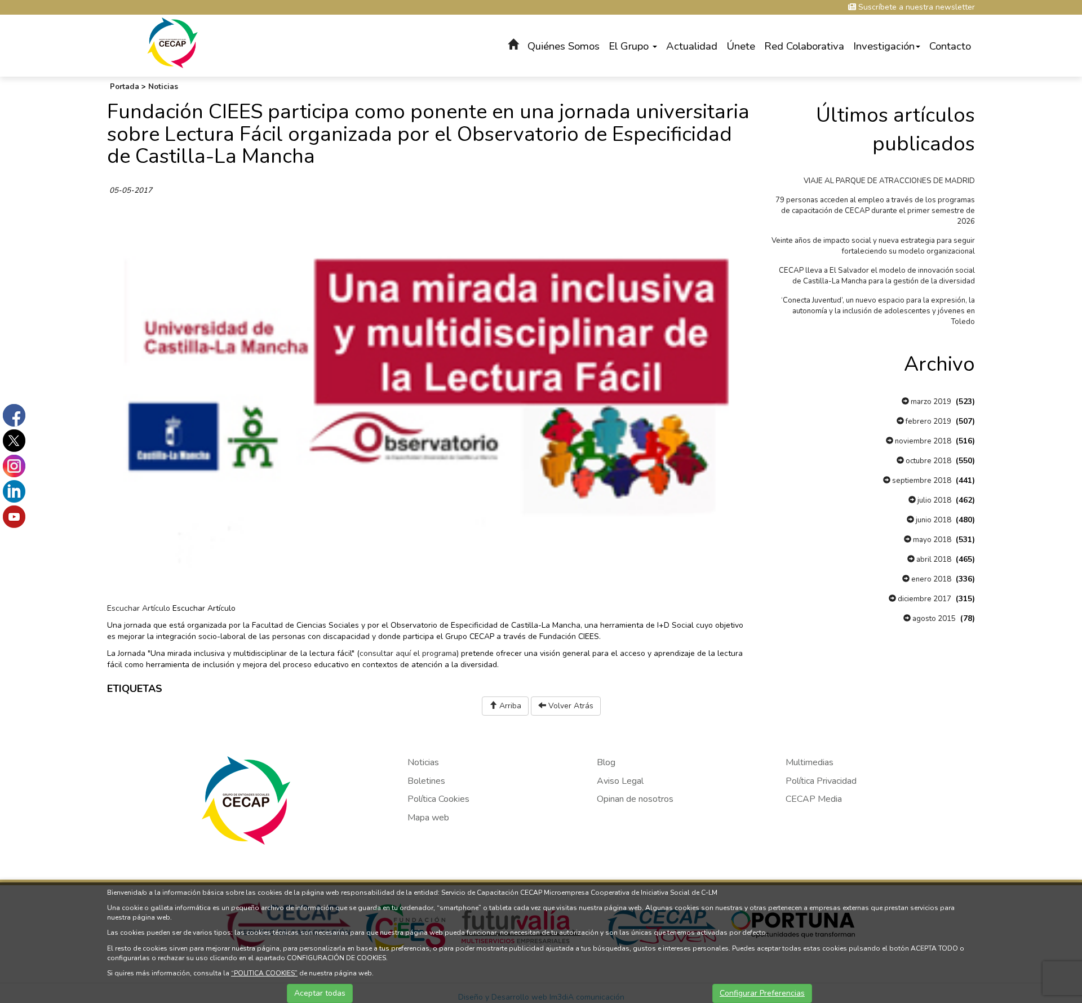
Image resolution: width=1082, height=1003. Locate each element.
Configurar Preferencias (762, 993)
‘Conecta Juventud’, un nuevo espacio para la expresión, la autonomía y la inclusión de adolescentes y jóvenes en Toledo (878, 311)
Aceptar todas (319, 993)
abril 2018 (933, 559)
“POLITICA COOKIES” (264, 973)
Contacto (950, 46)
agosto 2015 (933, 619)
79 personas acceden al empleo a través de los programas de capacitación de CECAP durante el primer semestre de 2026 (875, 211)
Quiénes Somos (563, 46)
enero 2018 (930, 579)
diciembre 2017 (923, 599)
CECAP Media (814, 799)
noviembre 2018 (922, 441)
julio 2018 (933, 500)
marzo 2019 (930, 402)
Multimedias (809, 762)
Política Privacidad (821, 781)
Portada (124, 87)
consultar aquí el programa (408, 653)
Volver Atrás (569, 705)
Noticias (163, 87)
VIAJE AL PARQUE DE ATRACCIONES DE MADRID (889, 181)
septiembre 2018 (920, 481)
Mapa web (428, 817)
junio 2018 (932, 520)
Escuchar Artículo (138, 608)
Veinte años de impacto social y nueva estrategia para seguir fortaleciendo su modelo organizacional (873, 246)
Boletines (426, 781)
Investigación (884, 46)
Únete (740, 46)
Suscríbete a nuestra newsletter (915, 7)
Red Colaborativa (804, 46)
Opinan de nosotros (635, 799)
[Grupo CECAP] (172, 42)
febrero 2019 (927, 421)
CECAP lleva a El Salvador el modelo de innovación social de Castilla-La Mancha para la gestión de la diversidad (877, 275)
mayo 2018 (931, 540)
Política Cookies (438, 799)
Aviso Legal (620, 781)
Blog (606, 762)
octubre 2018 (927, 461)
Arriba (509, 705)
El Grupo (630, 46)
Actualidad (691, 46)
